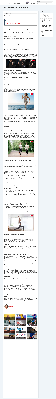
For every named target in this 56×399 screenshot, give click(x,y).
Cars (46, 3)
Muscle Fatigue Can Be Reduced (46, 19)
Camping (10, 3)
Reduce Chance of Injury (44, 15)
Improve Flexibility (44, 22)
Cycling (14, 3)
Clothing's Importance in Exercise (46, 30)
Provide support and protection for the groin (46, 20)
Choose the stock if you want (45, 27)
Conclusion (42, 35)
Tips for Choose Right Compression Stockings (46, 25)
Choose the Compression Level (45, 26)
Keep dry (42, 24)
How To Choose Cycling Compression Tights (14, 23)
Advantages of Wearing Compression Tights (46, 14)
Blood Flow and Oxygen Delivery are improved (46, 16)
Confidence (42, 32)
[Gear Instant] (28, 1)
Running (18, 3)
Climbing (22, 3)
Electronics (42, 3)
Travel (34, 3)
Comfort (42, 21)
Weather (42, 31)
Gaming (30, 3)
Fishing (26, 3)
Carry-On (37, 3)
